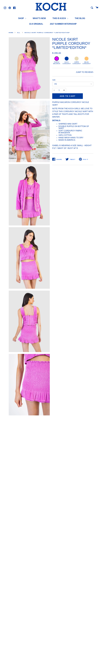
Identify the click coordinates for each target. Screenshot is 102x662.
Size (53, 80)
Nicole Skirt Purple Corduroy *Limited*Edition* (47, 32)
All (18, 32)
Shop (21, 18)
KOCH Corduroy (67, 62)
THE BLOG (80, 18)
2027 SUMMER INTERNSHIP (63, 24)
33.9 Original (36, 24)
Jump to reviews (84, 72)
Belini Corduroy (86, 62)
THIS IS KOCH (59, 18)
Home (11, 32)
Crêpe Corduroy (77, 62)
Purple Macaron (56, 62)
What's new (39, 18)
